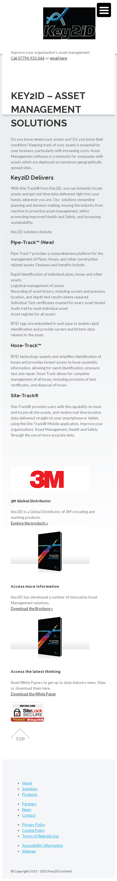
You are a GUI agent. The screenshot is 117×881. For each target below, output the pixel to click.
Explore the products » (29, 523)
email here (58, 58)
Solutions (29, 788)
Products (29, 794)
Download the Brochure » (32, 608)
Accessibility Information (42, 845)
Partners (29, 804)
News (26, 809)
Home (27, 783)
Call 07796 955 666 (28, 58)
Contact (28, 815)
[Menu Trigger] (104, 10)
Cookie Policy (33, 830)
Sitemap (29, 851)
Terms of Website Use (40, 836)
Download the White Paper (33, 694)
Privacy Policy (33, 824)
